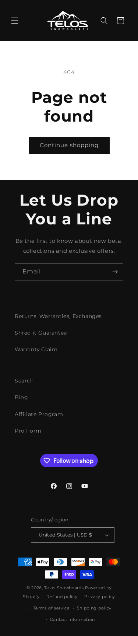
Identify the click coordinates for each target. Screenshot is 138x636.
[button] (15, 21)
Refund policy (61, 596)
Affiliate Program (39, 414)
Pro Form (28, 430)
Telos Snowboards (64, 587)
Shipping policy (94, 608)
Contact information (72, 619)
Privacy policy (99, 596)
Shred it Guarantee (41, 332)
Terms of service (51, 608)
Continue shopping (69, 144)
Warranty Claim (36, 349)
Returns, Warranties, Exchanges (58, 316)
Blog (21, 397)
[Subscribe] (115, 271)
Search (24, 380)
